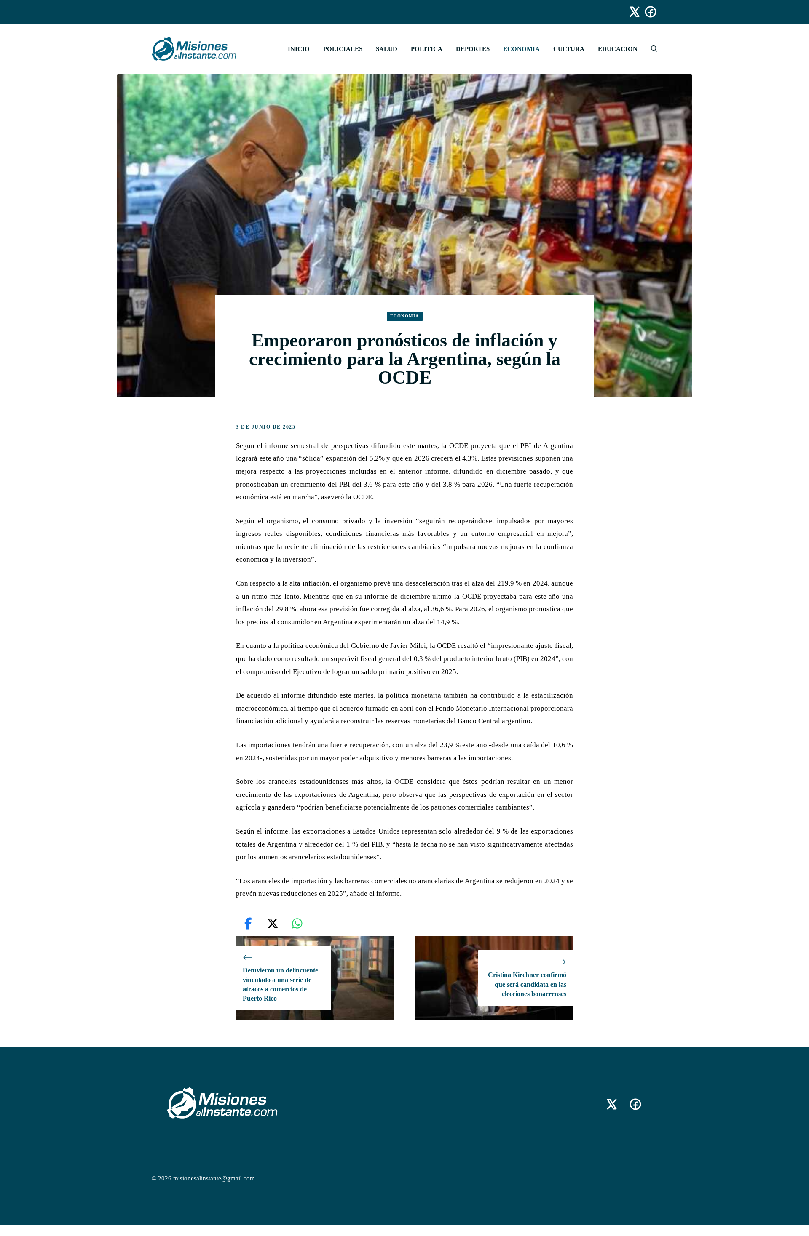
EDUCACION (618, 48)
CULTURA (568, 48)
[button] (650, 49)
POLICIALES (342, 48)
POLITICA (426, 48)
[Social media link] (631, 12)
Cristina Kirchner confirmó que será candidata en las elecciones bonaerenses (527, 984)
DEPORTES (473, 48)
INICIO (299, 48)
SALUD (386, 48)
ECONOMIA (521, 48)
